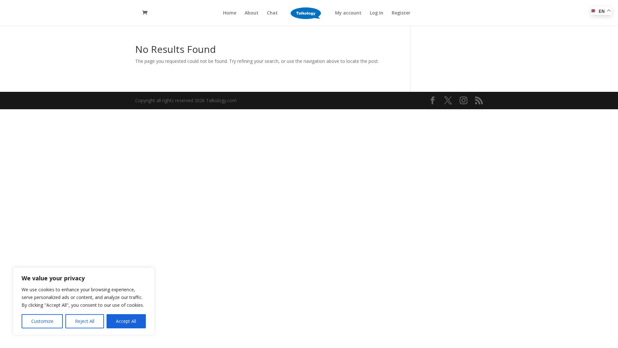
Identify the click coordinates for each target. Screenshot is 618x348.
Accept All (126, 321)
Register (401, 13)
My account (348, 13)
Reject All (84, 321)
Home (229, 13)
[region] (83, 301)
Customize (42, 321)
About (251, 13)
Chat (272, 13)
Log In (376, 13)
